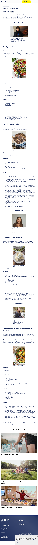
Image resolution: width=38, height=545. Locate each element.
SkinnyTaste (17, 78)
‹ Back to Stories (6, 6)
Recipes (12, 11)
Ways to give (21, 521)
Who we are (21, 523)
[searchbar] (33, 1)
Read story (3, 456)
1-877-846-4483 (6, 536)
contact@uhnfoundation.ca (5, 537)
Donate (26, 1)
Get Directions (3, 532)
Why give (21, 520)
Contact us (21, 524)
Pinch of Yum (21, 365)
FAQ (20, 525)
